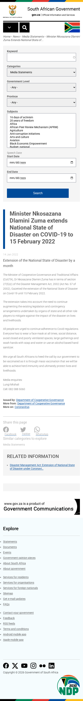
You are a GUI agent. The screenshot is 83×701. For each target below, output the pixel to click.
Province (12, 96)
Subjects (12, 111)
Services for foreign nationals (20, 588)
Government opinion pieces (19, 557)
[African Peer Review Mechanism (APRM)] (41, 127)
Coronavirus (22, 406)
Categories (13, 66)
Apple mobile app (13, 639)
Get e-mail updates (14, 598)
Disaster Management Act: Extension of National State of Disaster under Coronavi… (42, 467)
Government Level (18, 81)
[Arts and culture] (41, 137)
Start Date (13, 156)
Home (6, 36)
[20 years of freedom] (41, 120)
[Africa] (41, 124)
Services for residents (16, 577)
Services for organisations (18, 582)
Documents (10, 547)
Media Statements (33, 36)
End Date (12, 171)
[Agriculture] (41, 130)
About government (14, 568)
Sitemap (8, 593)
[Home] (12, 11)
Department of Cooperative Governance (40, 400)
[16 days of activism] (41, 117)
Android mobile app (14, 634)
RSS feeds (9, 623)
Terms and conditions (16, 628)
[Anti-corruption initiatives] (41, 133)
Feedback (9, 618)
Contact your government (18, 612)
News (16, 36)
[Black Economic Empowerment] (41, 143)
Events (7, 552)
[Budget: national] (41, 147)
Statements (10, 541)
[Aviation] (41, 140)
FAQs (6, 604)
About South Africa (14, 563)
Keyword (12, 51)
